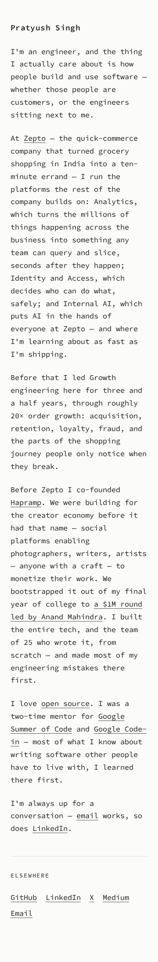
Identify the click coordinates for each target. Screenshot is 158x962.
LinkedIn (50, 828)
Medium (116, 897)
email (87, 815)
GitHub (24, 897)
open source (65, 703)
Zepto (35, 138)
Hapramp (26, 502)
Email (21, 913)
